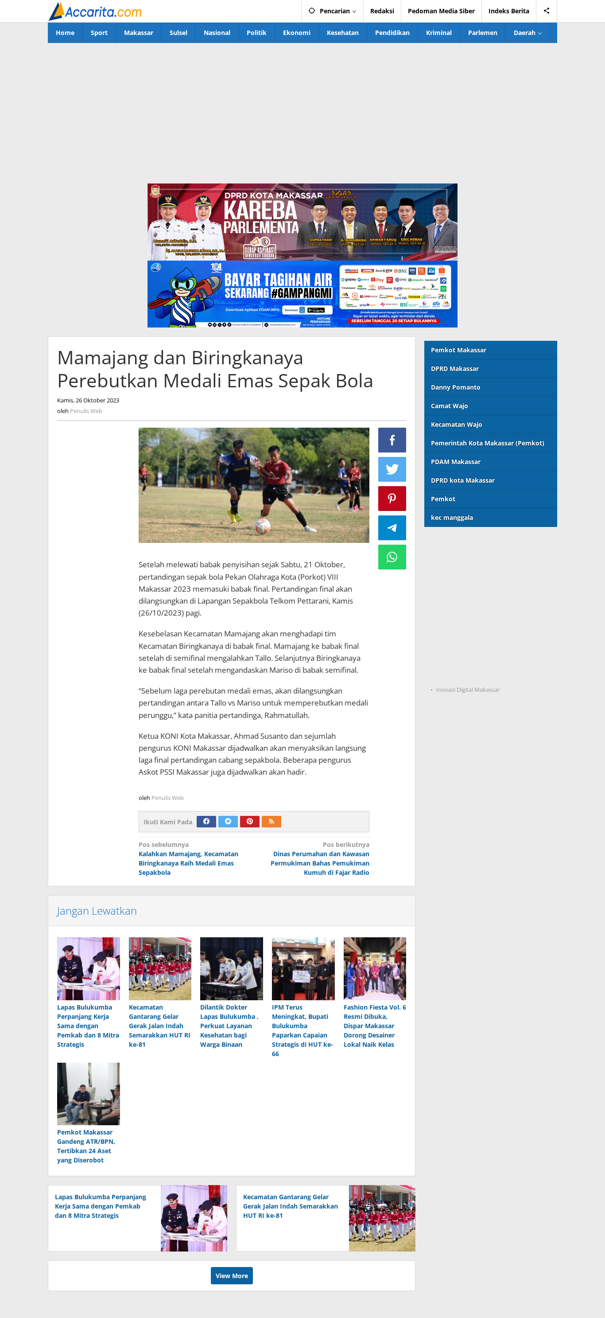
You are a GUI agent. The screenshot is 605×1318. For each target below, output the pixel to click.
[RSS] (271, 821)
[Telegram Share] (392, 527)
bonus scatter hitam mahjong (469, 636)
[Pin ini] (392, 498)
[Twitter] (228, 821)
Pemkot (443, 499)
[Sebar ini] (392, 440)
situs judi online (448, 617)
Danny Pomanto (456, 387)
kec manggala (452, 517)
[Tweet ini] (392, 469)
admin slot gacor (450, 599)
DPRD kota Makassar (463, 480)
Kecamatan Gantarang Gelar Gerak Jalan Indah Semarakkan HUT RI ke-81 (159, 1026)
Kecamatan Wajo (456, 424)
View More (232, 1275)
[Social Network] (546, 11)
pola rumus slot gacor (457, 581)
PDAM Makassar (456, 461)
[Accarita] (96, 11)
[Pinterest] (250, 821)
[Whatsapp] (392, 557)
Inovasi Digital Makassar (468, 690)
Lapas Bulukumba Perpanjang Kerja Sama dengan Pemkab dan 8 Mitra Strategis (88, 1026)
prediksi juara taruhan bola (466, 672)
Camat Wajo (449, 406)
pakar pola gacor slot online (467, 654)
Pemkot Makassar (458, 350)
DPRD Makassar (455, 368)
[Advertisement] (302, 109)
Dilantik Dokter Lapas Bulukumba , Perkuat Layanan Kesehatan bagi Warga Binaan (229, 1026)
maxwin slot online (453, 563)
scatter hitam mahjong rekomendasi (480, 545)
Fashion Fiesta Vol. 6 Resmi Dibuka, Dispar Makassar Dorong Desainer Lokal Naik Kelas (375, 1026)
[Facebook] (206, 821)
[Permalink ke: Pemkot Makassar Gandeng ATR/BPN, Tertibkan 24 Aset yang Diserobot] (88, 1094)
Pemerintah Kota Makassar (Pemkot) (487, 443)
